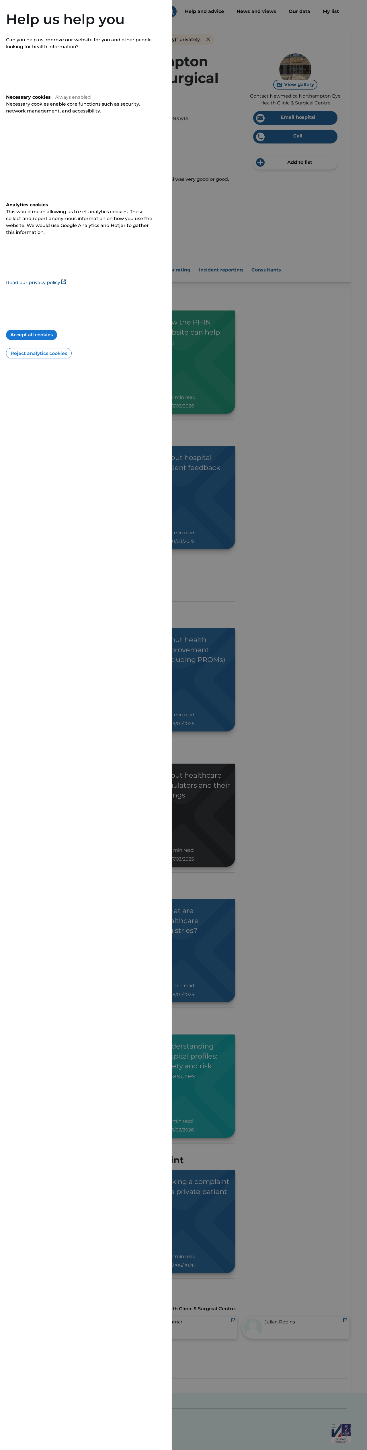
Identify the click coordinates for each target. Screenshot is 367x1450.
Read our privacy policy (33, 282)
